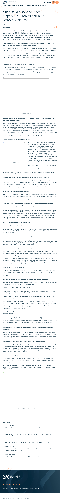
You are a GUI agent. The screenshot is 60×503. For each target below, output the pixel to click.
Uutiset (8, 5)
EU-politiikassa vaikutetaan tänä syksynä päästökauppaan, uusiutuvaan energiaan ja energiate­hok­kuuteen (29, 435)
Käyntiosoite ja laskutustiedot (10, 488)
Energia (6, 432)
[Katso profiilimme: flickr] (20, 484)
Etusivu (4, 5)
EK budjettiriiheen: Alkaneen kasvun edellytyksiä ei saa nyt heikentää (24, 428)
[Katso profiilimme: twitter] (3, 484)
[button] (53, 2)
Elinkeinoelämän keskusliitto (9, 2)
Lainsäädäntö (7, 454)
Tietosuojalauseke (24, 488)
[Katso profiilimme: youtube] (10, 484)
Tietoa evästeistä (34, 488)
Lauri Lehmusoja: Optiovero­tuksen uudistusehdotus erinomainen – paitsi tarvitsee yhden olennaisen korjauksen (28, 449)
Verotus (6, 446)
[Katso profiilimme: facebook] (13, 484)
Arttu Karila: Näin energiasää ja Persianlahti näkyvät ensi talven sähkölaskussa (27, 442)
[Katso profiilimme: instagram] (17, 484)
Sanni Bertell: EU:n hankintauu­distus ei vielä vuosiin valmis (21, 457)
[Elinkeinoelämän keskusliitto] (12, 476)
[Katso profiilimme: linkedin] (7, 484)
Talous (6, 425)
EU (10, 432)
